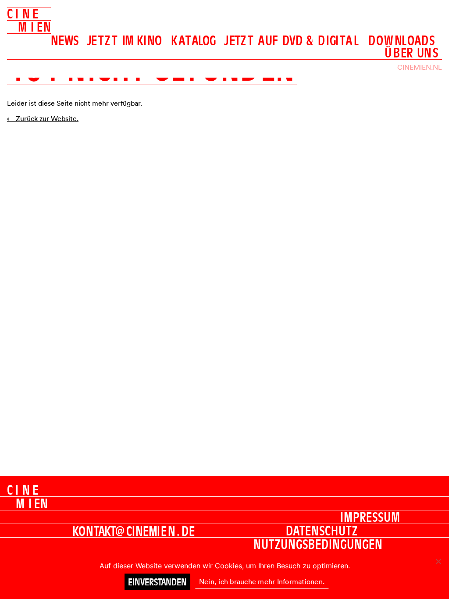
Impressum (370, 517)
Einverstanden (157, 582)
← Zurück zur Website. (42, 118)
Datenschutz (322, 531)
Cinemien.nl (419, 67)
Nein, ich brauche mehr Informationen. (261, 581)
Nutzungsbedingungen (318, 544)
